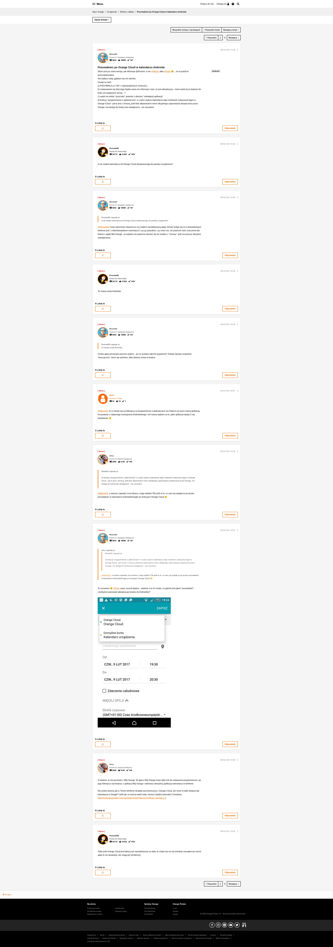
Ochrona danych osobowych (182, 938)
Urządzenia (112, 12)
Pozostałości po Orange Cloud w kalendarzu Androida (131, 67)
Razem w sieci (134, 935)
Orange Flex (91, 935)
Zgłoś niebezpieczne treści (174, 935)
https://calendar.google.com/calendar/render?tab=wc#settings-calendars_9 (132, 798)
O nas (175, 908)
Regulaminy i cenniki (94, 914)
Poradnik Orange (226, 935)
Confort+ (213, 935)
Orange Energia (93, 938)
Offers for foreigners (223, 938)
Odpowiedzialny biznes (116, 935)
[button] (238, 50)
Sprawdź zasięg (120, 911)
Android (215, 71)
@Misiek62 (103, 411)
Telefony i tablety (127, 12)
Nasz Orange (98, 12)
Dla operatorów (149, 908)
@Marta (154, 71)
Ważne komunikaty (109, 938)
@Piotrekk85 (104, 227)
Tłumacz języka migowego (197, 935)
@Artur (167, 71)
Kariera (175, 914)
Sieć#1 (102, 935)
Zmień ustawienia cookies (152, 935)
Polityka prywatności (160, 938)
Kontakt (175, 911)
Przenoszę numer (93, 908)
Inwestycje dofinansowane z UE (98, 941)
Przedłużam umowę (94, 911)
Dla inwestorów (149, 911)
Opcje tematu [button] (100, 20)
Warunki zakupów (143, 938)
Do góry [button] (8, 894)
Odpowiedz (230, 128)
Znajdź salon (119, 908)
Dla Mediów (148, 914)
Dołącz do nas (207, 4)
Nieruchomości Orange (204, 938)
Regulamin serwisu (126, 938)
